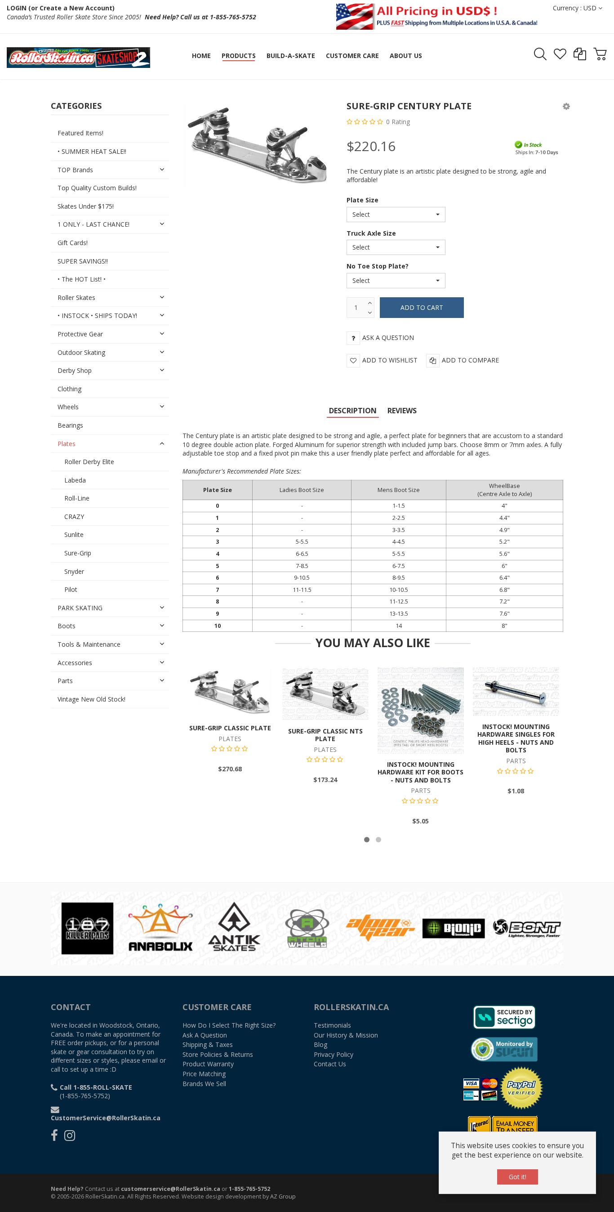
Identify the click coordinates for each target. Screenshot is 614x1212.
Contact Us (330, 1064)
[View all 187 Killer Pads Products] (87, 927)
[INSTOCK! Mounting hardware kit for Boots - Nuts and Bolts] (421, 710)
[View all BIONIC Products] (453, 927)
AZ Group (283, 1196)
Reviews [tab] (402, 411)
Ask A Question (204, 1035)
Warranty (208, 1064)
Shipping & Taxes (207, 1044)
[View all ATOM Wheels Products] (307, 927)
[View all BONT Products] (527, 927)
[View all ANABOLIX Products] (160, 927)
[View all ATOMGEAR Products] (380, 927)
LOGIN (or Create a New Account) (61, 8)
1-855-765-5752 (249, 1189)
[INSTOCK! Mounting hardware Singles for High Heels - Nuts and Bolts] (516, 691)
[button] (566, 106)
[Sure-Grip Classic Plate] (230, 691)
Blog (320, 1044)
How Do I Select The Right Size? (229, 1025)
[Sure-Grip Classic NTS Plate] (325, 693)
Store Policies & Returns (217, 1054)
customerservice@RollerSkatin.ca (170, 1189)
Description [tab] (353, 411)
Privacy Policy (333, 1054)
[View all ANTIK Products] (234, 927)
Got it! (517, 1176)
